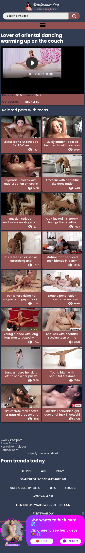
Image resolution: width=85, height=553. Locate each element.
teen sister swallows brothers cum (43, 505)
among (70, 488)
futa (52, 488)
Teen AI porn (9, 443)
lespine (27, 471)
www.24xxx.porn (12, 440)
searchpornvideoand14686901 (43, 479)
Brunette (32, 101)
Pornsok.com (10, 450)
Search (74, 16)
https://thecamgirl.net (42, 453)
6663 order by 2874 (25, 488)
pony (60, 471)
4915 (44, 471)
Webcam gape (43, 496)
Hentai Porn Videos (13, 447)
